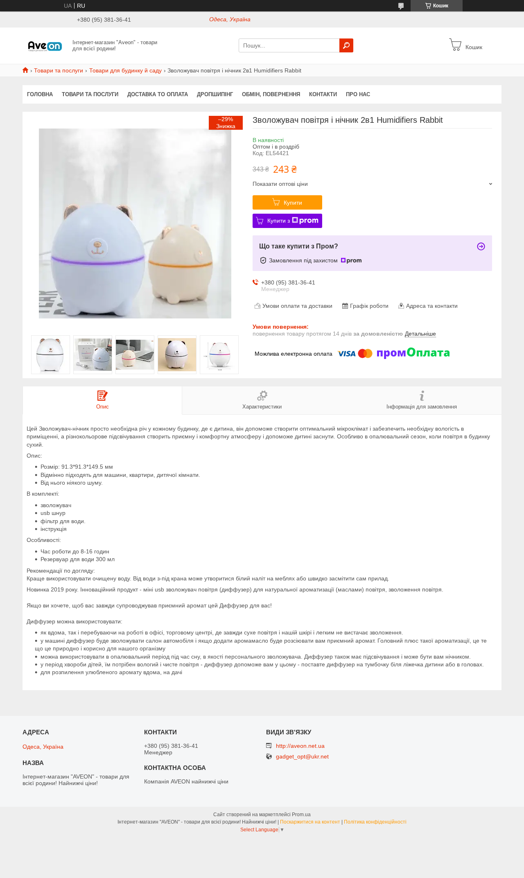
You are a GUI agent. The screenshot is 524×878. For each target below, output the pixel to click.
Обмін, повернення (271, 94)
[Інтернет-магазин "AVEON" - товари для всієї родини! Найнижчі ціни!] (45, 45)
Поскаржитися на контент (310, 822)
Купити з (278, 220)
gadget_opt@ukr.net (302, 757)
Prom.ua (301, 814)
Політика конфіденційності (375, 822)
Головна (40, 94)
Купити (293, 202)
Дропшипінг (215, 94)
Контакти (323, 94)
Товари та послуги (58, 70)
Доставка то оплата (157, 94)
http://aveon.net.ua (300, 746)
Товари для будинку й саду (125, 70)
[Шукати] (346, 45)
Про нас (358, 94)
